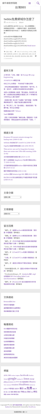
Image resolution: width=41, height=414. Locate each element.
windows (15, 385)
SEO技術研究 (24, 382)
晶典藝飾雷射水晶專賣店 (12, 308)
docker (13, 375)
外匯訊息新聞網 (9, 338)
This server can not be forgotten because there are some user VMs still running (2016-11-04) (20, 151)
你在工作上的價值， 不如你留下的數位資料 (18, 84)
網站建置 (17, 56)
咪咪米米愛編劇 (9, 305)
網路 (28, 56)
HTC (22, 379)
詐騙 (12, 394)
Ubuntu (32, 382)
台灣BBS (15, 54)
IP (20, 52)
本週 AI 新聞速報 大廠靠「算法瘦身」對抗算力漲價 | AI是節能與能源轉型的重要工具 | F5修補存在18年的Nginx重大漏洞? (20, 94)
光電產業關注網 (9, 348)
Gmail (6, 379)
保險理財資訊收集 (10, 332)
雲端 (17, 394)
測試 (29, 392)
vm (5, 385)
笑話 (32, 392)
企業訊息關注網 (9, 335)
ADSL (6, 375)
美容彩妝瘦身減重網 (10, 358)
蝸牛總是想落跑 (9, 3)
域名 (20, 54)
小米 (9, 392)
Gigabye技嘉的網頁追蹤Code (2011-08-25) (18, 146)
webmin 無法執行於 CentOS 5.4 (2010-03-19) (19, 143)
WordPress (24, 384)
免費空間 (9, 54)
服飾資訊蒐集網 (9, 345)
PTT (17, 382)
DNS (18, 52)
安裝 (6, 392)
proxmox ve (11, 382)
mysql (32, 379)
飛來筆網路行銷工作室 (11, 311)
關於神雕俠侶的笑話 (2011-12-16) (15, 171)
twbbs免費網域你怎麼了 (19, 19)
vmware (8, 385)
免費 (5, 54)
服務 (23, 54)
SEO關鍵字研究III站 (10, 329)
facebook (24, 375)
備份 (22, 388)
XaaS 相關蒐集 (9, 114)
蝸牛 (22, 22)
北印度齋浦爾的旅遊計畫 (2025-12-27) (17, 157)
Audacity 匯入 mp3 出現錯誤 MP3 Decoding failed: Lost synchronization (20, 276)
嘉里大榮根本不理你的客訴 (22, 263)
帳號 (12, 392)
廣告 (15, 392)
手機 (22, 392)
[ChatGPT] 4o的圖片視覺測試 (23, 252)
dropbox (17, 375)
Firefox (31, 375)
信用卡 (17, 389)
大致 (6, 258)
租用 (26, 54)
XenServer (32, 385)
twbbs (31, 52)
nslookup (25, 52)
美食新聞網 (7, 351)
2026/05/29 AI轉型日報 (12, 80)
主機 (34, 52)
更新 (25, 392)
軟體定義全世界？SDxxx (12, 111)
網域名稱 (8, 56)
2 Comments (8, 58)
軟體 (14, 394)
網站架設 (23, 56)
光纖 (25, 388)
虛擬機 (8, 394)
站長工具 (31, 54)
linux (26, 378)
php (5, 382)
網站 (13, 56)
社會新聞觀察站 (9, 341)
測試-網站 (9, 52)
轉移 (31, 56)
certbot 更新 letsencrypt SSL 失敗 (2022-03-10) (20, 174)
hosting (19, 379)
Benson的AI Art (9, 302)
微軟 (18, 392)
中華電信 (11, 389)
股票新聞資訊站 (9, 354)
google (12, 378)
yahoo (6, 389)
